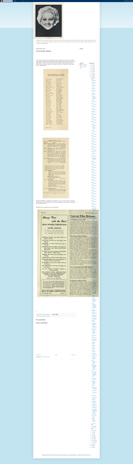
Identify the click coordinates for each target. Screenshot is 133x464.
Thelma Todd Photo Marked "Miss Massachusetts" (94, 331)
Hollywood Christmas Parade (93, 158)
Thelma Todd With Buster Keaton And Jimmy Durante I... (94, 411)
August (93, 430)
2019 (92, 69)
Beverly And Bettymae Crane (93, 227)
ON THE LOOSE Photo (93, 239)
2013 (92, 445)
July (92, 432)
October (93, 426)
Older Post (73, 354)
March (93, 438)
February (93, 440)
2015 (92, 76)
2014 (92, 444)
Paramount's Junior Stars (93, 266)
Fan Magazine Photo (94, 287)
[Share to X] (55, 314)
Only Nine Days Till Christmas (93, 283)
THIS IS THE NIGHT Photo (93, 231)
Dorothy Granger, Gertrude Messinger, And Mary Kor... (94, 306)
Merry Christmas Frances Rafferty (93, 97)
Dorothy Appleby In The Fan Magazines (94, 263)
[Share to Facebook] (56, 314)
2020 (92, 68)
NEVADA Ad (93, 289)
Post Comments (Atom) (45, 356)
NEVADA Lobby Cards (93, 296)
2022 (92, 65)
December (94, 77)
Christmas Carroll (93, 112)
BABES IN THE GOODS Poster (93, 420)
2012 (92, 447)
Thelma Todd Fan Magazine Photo (93, 357)
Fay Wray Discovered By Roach (94, 224)
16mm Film (41, 316)
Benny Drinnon (84, 64)
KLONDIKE (48, 316)
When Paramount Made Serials (94, 362)
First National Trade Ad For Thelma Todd (94, 210)
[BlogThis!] (53, 314)
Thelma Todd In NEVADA (94, 316)
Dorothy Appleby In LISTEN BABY (93, 254)
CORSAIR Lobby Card (94, 354)
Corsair (44, 316)
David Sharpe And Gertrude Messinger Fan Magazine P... (94, 272)
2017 (92, 73)
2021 (92, 66)
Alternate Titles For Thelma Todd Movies (93, 383)
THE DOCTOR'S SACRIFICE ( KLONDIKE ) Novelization (94, 390)
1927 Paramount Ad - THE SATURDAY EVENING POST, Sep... (94, 373)
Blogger (89, 455)
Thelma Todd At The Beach (93, 416)
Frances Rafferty (93, 94)
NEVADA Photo (93, 321)
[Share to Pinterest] (57, 314)
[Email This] (52, 314)
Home (56, 354)
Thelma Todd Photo (93, 250)
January (93, 442)
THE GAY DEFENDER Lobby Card (93, 300)
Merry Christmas (93, 101)
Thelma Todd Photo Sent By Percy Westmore (94, 235)
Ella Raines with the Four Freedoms (93, 220)
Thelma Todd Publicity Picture (93, 246)
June (93, 433)
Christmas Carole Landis (93, 127)
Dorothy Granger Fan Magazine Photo (93, 279)
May (92, 435)
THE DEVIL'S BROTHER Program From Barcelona (94, 367)
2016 (92, 74)
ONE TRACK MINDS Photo (93, 243)
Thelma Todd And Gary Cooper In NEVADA (93, 292)
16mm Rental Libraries (93, 379)
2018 (92, 71)
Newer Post (38, 354)
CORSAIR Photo (93, 343)
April (93, 437)
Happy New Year (93, 81)
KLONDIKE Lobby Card (94, 402)
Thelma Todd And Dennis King (94, 340)
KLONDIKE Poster (93, 399)
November (94, 423)
